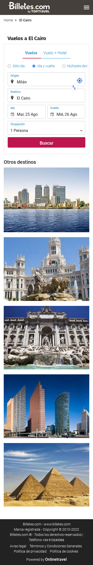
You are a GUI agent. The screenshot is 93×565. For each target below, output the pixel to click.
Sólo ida (19, 66)
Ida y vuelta (46, 66)
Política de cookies (64, 551)
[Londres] (46, 200)
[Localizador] (79, 80)
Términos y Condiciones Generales (56, 546)
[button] (86, 7)
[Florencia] (46, 475)
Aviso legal (18, 546)
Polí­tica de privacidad (30, 551)
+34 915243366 (53, 540)
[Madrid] (46, 269)
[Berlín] (46, 406)
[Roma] (46, 338)
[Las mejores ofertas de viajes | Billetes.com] (30, 7)
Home (8, 20)
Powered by (46, 560)
